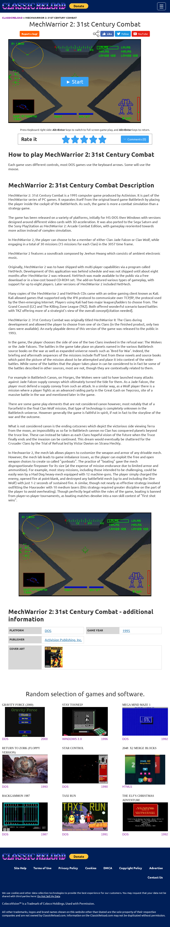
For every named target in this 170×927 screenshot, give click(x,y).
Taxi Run (69, 795)
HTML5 (127, 786)
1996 (104, 739)
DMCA (107, 868)
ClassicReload (12, 17)
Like (109, 33)
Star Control (73, 748)
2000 (44, 739)
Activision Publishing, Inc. (63, 640)
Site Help (20, 868)
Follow (125, 33)
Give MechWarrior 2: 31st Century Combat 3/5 (84, 139)
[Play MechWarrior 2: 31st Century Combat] (74, 122)
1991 (104, 834)
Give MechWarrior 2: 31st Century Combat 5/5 (102, 139)
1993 (44, 786)
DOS (48, 630)
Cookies (90, 868)
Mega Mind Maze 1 (136, 704)
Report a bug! (29, 33)
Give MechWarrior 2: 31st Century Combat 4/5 (93, 139)
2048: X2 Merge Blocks (139, 748)
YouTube (143, 33)
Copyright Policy (130, 868)
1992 (164, 739)
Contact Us (155, 877)
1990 (104, 786)
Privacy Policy (68, 868)
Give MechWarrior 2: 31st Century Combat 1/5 (66, 139)
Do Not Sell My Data (48, 896)
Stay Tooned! (72, 704)
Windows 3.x (72, 739)
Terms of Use (42, 868)
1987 (44, 834)
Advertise (156, 868)
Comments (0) (137, 139)
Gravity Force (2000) (17, 704)
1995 (126, 630)
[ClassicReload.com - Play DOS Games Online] (33, 10)
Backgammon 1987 (16, 795)
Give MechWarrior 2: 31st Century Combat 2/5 (75, 139)
